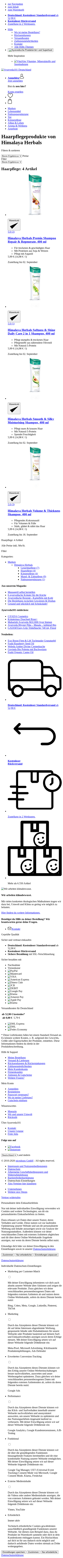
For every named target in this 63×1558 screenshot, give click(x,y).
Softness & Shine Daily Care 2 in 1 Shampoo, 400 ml (31, 331)
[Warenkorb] (35, 101)
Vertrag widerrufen (11, 1197)
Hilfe (10, 29)
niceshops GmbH (24, 1160)
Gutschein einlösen (17, 1100)
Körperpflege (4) (29, 573)
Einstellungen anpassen (46, 1255)
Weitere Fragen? (16, 1077)
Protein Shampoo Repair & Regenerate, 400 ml (32, 239)
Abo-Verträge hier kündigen (22, 1183)
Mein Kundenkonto (18, 1069)
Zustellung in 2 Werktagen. (21, 24)
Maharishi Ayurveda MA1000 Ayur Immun (30, 622)
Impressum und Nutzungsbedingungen (27, 1166)
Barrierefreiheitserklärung (21, 1177)
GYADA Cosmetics (18, 616)
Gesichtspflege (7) (30, 567)
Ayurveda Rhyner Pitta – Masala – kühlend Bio (32, 625)
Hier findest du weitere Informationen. (20, 912)
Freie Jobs (13, 1134)
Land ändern (23, 1155)
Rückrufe (12, 1117)
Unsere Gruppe (15, 1131)
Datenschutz (14, 1169)
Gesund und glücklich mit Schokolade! (27, 603)
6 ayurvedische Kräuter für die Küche (27, 595)
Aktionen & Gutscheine (20, 1075)
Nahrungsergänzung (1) (33, 579)
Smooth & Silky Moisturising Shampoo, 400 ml (31, 420)
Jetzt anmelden (15, 80)
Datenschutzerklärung (44, 1249)
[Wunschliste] (10, 97)
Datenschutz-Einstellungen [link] (21, 1180)
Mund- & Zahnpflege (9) (33, 576)
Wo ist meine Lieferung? (20, 1097)
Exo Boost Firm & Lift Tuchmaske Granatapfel (32, 640)
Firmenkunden (15, 1072)
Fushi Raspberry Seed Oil (21, 643)
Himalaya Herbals (23, 565)
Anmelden (13, 1088)
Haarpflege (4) (28, 570)
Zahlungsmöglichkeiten (26, 41)
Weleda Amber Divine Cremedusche (26, 646)
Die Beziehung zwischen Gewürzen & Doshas (31, 600)
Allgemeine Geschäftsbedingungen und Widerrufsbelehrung (28, 1173)
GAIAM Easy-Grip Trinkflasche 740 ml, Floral (32, 628)
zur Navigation (15, 4)
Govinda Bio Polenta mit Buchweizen (27, 649)
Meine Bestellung (17, 1057)
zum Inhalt (13, 6)
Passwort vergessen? (18, 1094)
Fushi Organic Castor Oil (20, 652)
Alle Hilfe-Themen (24, 46)
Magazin (12, 1111)
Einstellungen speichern (14, 1552)
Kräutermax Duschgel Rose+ (22, 619)
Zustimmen (8, 1255)
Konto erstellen (15, 91)
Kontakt (18, 44)
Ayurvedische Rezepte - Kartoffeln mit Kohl (30, 598)
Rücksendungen (22, 35)
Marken (12, 562)
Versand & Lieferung (18, 1060)
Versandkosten (21, 38)
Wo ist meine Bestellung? (27, 32)
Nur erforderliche (24, 1255)
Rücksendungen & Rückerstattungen (26, 1063)
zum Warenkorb (16, 9)
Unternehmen (15, 1189)
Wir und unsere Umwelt (20, 1114)
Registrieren (14, 1091)
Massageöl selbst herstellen (21, 592)
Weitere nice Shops (17, 1192)
